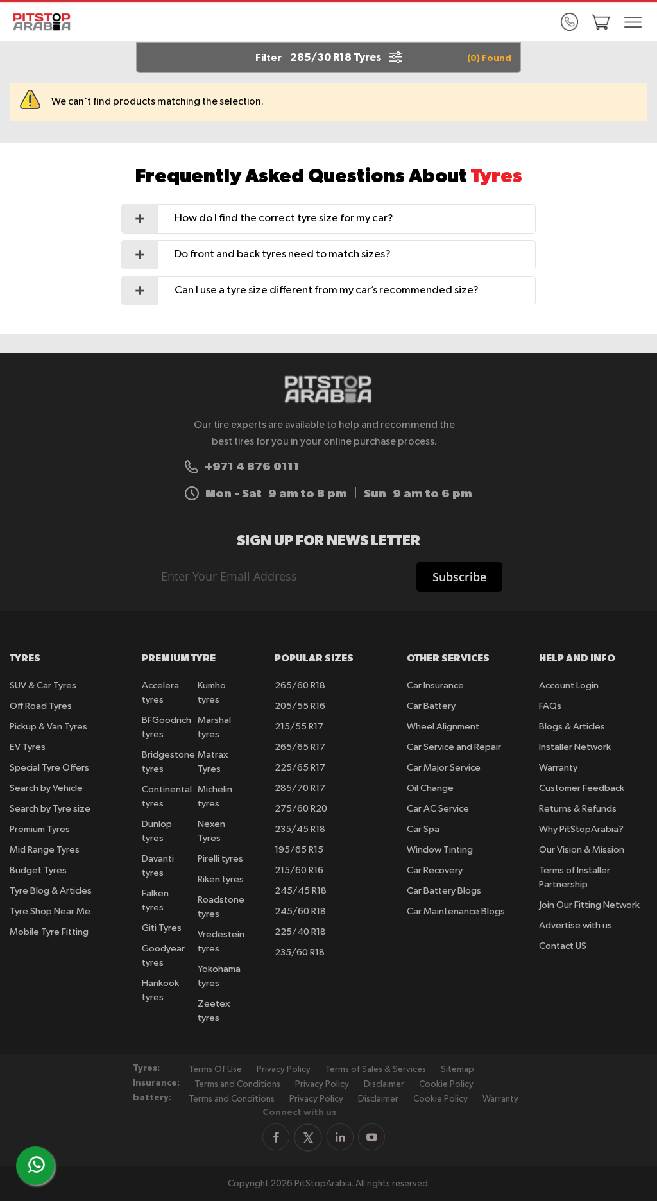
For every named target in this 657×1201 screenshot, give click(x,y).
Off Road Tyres (41, 706)
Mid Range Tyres (45, 850)
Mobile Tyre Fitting (49, 932)
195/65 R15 (299, 850)
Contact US (562, 946)
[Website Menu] (633, 23)
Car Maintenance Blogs (456, 911)
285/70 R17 (300, 788)
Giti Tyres (162, 928)
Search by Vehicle (46, 788)
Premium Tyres (40, 829)
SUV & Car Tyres (43, 685)
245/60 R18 (300, 911)
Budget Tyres (38, 870)
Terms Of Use (215, 1069)
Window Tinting (440, 850)
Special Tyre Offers (49, 767)
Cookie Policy (446, 1084)
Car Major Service (444, 767)
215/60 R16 (299, 870)
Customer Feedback (581, 788)
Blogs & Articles (572, 726)
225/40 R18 (300, 932)
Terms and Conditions (237, 1084)
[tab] (328, 219)
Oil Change (430, 788)
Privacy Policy (284, 1069)
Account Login (569, 685)
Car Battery (431, 706)
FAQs (550, 706)
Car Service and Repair (454, 747)
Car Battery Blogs (444, 891)
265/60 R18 (300, 685)
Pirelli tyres (220, 859)
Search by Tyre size (50, 808)
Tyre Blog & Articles (51, 891)
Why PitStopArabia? (581, 829)
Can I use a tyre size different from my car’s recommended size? (327, 290)
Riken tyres (221, 879)
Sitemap (457, 1069)
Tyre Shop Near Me (50, 911)
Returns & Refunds (578, 808)
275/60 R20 (301, 808)
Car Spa (423, 829)
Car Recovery (435, 870)
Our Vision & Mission (581, 850)
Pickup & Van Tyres (48, 726)
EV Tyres (28, 747)
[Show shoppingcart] (601, 22)
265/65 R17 (300, 747)
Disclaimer (384, 1084)
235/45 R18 (300, 829)
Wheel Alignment (443, 726)
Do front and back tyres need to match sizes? (283, 254)
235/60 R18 (300, 952)
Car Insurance (435, 685)
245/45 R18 (301, 891)
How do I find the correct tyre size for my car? (284, 218)
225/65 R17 (300, 767)
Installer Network (575, 747)
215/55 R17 (299, 726)
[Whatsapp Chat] (36, 1164)
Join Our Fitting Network (589, 905)
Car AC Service (438, 808)
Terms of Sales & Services (375, 1069)
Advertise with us (575, 925)
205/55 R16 (300, 706)
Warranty (558, 767)
